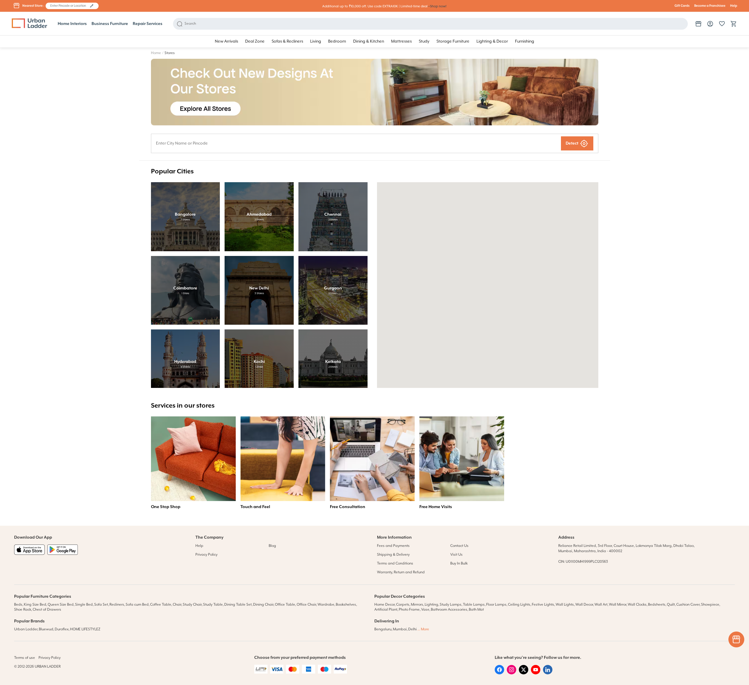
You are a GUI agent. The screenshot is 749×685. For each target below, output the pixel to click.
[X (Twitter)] (523, 673)
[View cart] (733, 23)
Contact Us (459, 546)
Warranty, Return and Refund (401, 572)
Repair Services (147, 23)
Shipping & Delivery (393, 554)
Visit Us (456, 554)
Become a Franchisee (709, 6)
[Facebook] (499, 673)
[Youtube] (535, 673)
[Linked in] (547, 673)
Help (733, 6)
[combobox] (69, 6)
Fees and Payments (393, 546)
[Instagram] (511, 673)
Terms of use (24, 658)
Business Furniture (110, 23)
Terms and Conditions (395, 563)
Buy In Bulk (459, 563)
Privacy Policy (206, 554)
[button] (91, 6)
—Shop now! (437, 6)
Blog (272, 546)
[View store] (698, 23)
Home (156, 53)
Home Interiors (72, 23)
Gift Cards (682, 6)
